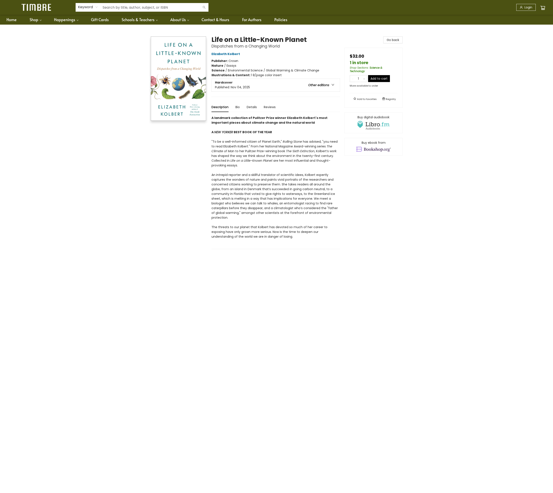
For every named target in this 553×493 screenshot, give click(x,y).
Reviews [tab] (270, 107)
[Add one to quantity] (364, 78)
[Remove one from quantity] (352, 78)
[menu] (276, 20)
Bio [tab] (237, 107)
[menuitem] (11, 20)
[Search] (204, 7)
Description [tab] (220, 107)
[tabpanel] (275, 182)
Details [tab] (252, 107)
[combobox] (88, 7)
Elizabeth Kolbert (225, 54)
